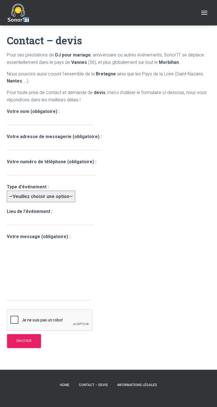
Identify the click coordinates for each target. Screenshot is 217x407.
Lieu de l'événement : (30, 211)
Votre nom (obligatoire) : (33, 111)
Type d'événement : (28, 187)
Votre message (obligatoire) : (38, 236)
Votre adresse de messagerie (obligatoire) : (54, 136)
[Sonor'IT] (20, 13)
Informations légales (137, 385)
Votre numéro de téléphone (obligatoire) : (51, 161)
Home (65, 385)
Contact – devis (93, 385)
